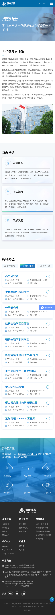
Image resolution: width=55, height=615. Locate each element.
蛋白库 (21, 546)
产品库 (22, 541)
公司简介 (5, 524)
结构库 (21, 550)
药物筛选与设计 (42, 528)
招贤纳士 (5, 531)
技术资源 (23, 519)
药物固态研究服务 (43, 531)
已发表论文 (23, 528)
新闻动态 (5, 528)
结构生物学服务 (42, 524)
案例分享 (22, 531)
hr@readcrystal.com (27, 454)
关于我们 (6, 519)
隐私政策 (27, 610)
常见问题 (39, 539)
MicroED (5, 546)
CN (39, 4)
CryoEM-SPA (7, 550)
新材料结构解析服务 (44, 535)
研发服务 (40, 519)
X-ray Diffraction (8, 553)
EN (44, 4)
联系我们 (5, 535)
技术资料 (22, 524)
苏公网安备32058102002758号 (33, 606)
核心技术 (6, 541)
